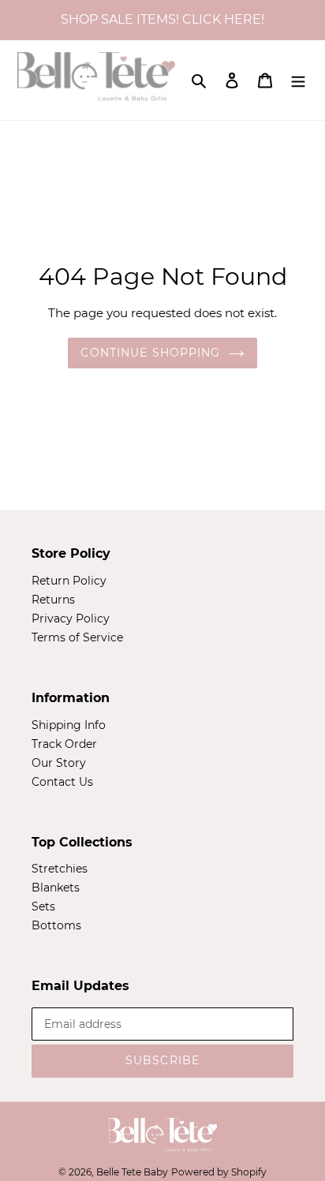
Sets (43, 906)
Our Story (59, 763)
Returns (53, 599)
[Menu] (298, 79)
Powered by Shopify (219, 1172)
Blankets (56, 887)
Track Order (64, 744)
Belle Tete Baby (132, 1172)
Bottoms (56, 925)
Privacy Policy (71, 618)
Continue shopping (150, 353)
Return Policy (69, 581)
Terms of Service (77, 637)
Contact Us (62, 782)
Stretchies (60, 868)
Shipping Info (69, 725)
